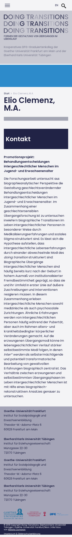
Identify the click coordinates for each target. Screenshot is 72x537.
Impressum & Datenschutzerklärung (22, 533)
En (56, 5)
